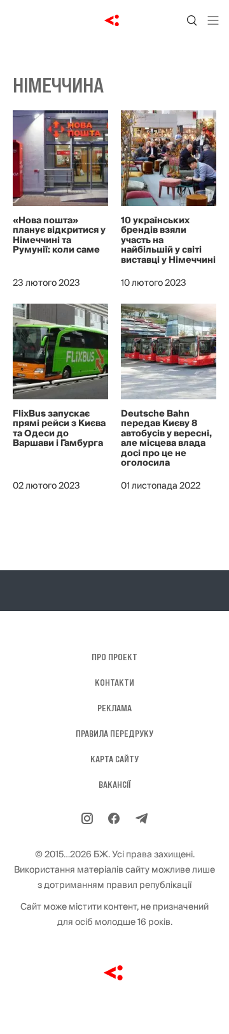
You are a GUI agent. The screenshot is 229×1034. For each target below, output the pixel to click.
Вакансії (115, 784)
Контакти (114, 682)
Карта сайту (114, 759)
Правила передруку (114, 733)
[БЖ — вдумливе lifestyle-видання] (114, 20)
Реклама (114, 708)
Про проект (114, 657)
